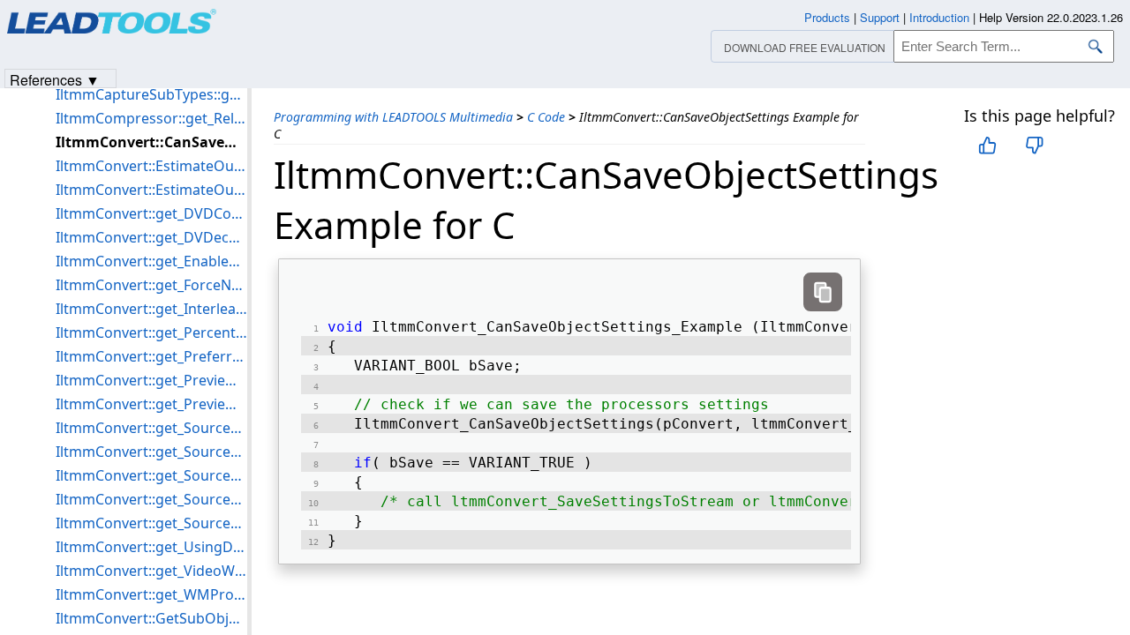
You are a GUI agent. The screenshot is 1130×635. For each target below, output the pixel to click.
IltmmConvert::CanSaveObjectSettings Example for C (151, 142)
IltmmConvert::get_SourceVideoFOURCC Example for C (151, 499)
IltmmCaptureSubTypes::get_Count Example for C (151, 94)
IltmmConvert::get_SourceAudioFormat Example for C (151, 427)
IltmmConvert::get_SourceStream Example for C (151, 475)
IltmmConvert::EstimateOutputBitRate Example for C (151, 166)
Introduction (939, 17)
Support (880, 17)
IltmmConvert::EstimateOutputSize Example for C (151, 189)
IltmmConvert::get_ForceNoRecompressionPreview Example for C (151, 285)
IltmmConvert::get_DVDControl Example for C (151, 213)
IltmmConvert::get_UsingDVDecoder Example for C (151, 547)
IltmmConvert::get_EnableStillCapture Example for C (151, 261)
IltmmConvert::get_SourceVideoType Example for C (151, 523)
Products (827, 17)
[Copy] (822, 292)
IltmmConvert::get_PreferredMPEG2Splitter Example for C (151, 356)
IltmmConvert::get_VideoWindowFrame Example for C (151, 570)
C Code (546, 116)
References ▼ (55, 79)
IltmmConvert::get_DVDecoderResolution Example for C (151, 237)
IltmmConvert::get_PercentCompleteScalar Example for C (151, 332)
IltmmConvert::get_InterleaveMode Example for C (151, 308)
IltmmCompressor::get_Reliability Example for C (151, 118)
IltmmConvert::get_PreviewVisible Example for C (151, 404)
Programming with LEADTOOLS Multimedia (393, 116)
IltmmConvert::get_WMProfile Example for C (151, 594)
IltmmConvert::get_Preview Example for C (151, 380)
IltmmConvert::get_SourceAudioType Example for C (151, 451)
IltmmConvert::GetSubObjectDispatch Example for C (151, 618)
